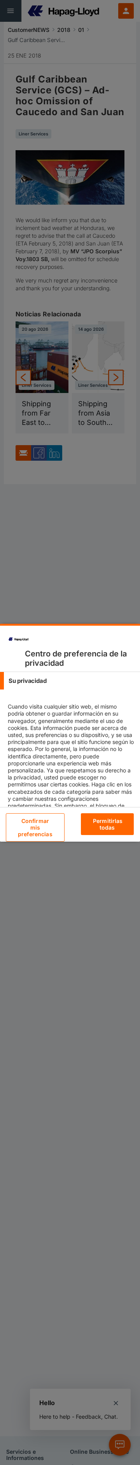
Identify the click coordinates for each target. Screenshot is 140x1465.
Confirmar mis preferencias (35, 827)
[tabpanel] (71, 777)
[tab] (70, 681)
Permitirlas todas (108, 824)
